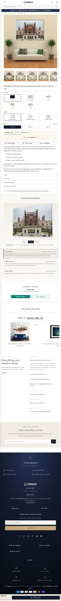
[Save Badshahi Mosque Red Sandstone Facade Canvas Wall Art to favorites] (55, 86)
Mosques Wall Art (37, 191)
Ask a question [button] (40, 296)
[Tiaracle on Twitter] (37, 536)
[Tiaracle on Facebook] (24, 536)
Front (24, 241)
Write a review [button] (20, 296)
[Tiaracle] (28, 2)
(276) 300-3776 (30, 503)
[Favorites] (52, 2)
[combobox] (28, 6)
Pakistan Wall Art (12, 13)
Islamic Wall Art (28, 191)
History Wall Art (45, 191)
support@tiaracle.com (22, 498)
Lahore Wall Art (22, 13)
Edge (37, 241)
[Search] (56, 6)
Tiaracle (9, 586)
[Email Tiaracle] (19, 536)
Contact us (5, 372)
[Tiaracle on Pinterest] (32, 536)
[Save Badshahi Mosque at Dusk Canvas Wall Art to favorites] (36, 324)
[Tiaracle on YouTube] (41, 536)
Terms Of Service (48, 586)
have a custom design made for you (32, 436)
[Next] (56, 41)
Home (5, 13)
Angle (30, 241)
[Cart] (57, 2)
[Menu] (4, 2)
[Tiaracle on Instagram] (28, 536)
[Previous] (5, 41)
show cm (55, 123)
